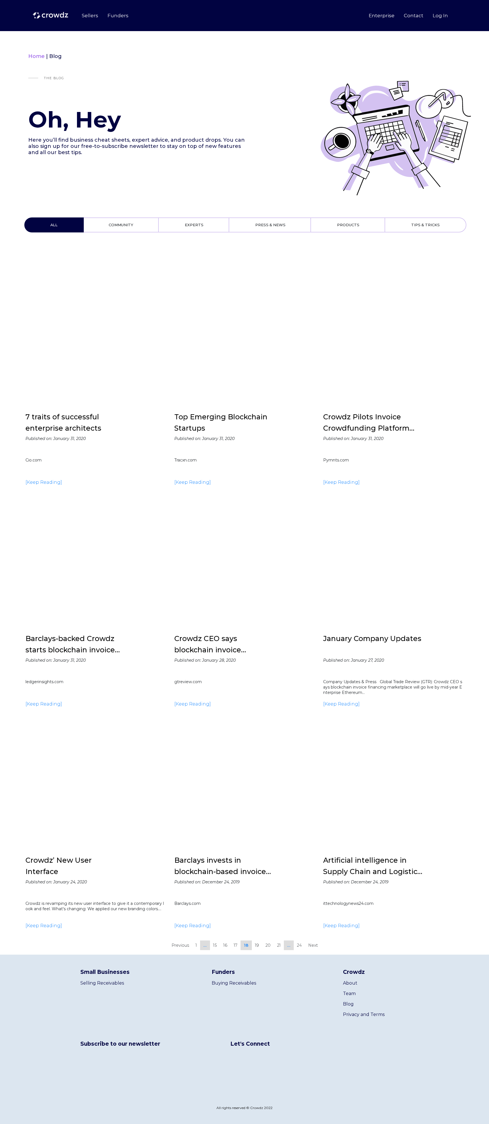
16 (225, 945)
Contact (413, 15)
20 (268, 945)
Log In (440, 15)
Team (349, 993)
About (350, 983)
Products (348, 225)
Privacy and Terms (364, 1014)
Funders (118, 15)
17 (235, 945)
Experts (194, 225)
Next (313, 945)
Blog (348, 1004)
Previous (180, 945)
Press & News (270, 225)
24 (299, 945)
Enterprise (381, 15)
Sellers (90, 15)
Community (121, 225)
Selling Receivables (102, 983)
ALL (53, 225)
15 (215, 945)
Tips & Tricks (425, 225)
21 (279, 945)
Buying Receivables (234, 983)
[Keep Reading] (43, 482)
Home (36, 56)
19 (257, 945)
